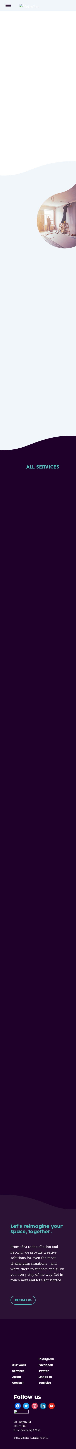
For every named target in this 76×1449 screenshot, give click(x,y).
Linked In (45, 1377)
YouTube (45, 1383)
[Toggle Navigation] (8, 5)
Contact (18, 1383)
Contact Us (23, 1300)
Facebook (46, 1365)
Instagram (46, 1359)
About (16, 1377)
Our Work (19, 1365)
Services (18, 1371)
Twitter (44, 1371)
